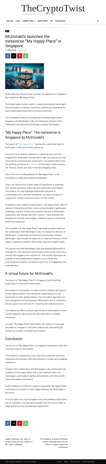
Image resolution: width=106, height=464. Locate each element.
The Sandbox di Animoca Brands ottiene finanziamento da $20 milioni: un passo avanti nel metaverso (54, 443)
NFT (51, 21)
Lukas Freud (11, 50)
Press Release (60, 21)
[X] (13, 55)
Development (42, 21)
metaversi (33, 164)
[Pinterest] (19, 55)
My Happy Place (26, 144)
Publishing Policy (89, 462)
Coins (18, 21)
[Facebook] (7, 55)
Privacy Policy (75, 462)
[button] (98, 21)
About (66, 462)
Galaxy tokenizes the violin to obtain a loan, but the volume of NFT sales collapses (19, 442)
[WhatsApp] (25, 55)
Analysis (9, 21)
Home (7, 27)
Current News (27, 21)
